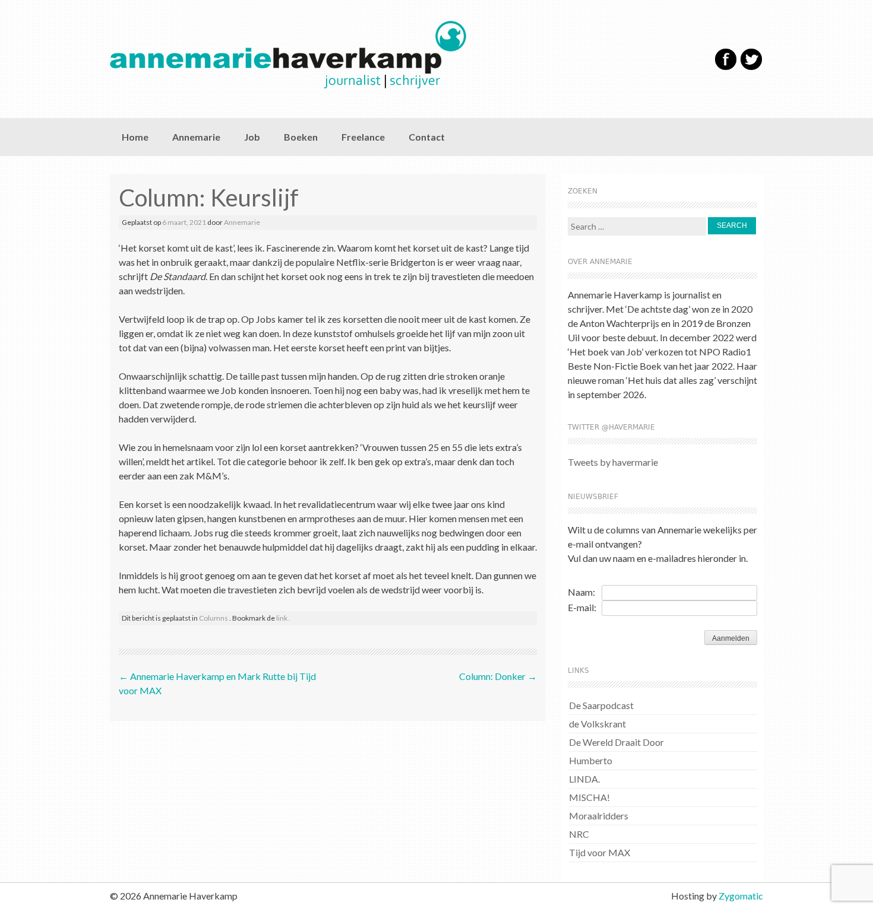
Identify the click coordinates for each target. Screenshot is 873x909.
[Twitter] (751, 67)
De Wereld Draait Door (616, 742)
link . (283, 618)
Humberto (590, 760)
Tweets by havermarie (613, 462)
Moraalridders (598, 815)
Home (135, 136)
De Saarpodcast (601, 705)
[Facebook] (726, 67)
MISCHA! (589, 797)
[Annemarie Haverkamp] (387, 54)
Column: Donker (498, 676)
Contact (427, 136)
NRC (579, 834)
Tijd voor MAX (599, 852)
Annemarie (196, 136)
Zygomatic (741, 895)
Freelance (363, 136)
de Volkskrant (597, 723)
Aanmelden (730, 638)
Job (252, 136)
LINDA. (584, 778)
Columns (213, 618)
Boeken (301, 136)
